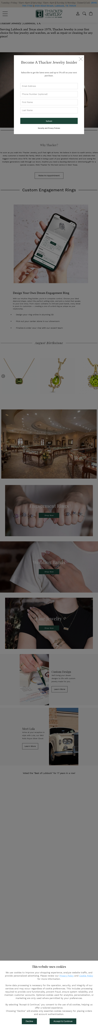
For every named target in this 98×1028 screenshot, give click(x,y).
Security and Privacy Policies (49, 128)
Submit (49, 121)
